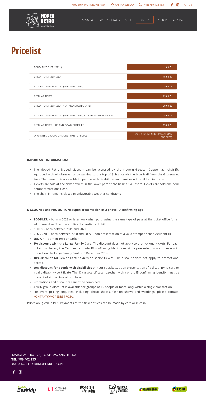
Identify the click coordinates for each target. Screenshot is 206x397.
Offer (129, 20)
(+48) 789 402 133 (153, 4)
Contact (179, 20)
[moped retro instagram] (177, 5)
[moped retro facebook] (172, 5)
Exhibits (162, 20)
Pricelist (145, 20)
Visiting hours (110, 20)
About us (88, 20)
